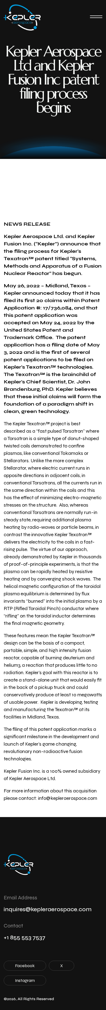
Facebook (25, 965)
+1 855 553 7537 (24, 937)
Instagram (25, 980)
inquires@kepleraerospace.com (48, 909)
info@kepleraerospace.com (67, 798)
